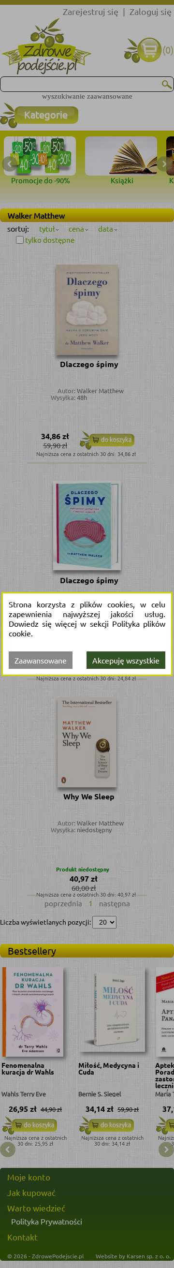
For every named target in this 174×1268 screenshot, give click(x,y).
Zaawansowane (40, 660)
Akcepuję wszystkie (126, 660)
